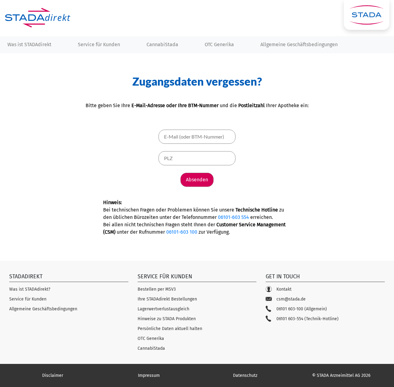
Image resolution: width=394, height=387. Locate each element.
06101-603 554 (233, 217)
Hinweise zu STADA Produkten (167, 318)
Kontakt (283, 289)
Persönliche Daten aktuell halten (170, 328)
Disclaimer (52, 375)
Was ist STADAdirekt (29, 44)
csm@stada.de (291, 299)
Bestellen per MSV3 (157, 289)
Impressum (149, 375)
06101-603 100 (181, 232)
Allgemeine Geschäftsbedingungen (299, 44)
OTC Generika (219, 44)
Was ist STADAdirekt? (29, 289)
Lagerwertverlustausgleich (163, 309)
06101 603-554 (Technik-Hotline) (307, 318)
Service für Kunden (99, 44)
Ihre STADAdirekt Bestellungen (167, 299)
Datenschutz (245, 375)
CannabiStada (162, 44)
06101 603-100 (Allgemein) (301, 309)
